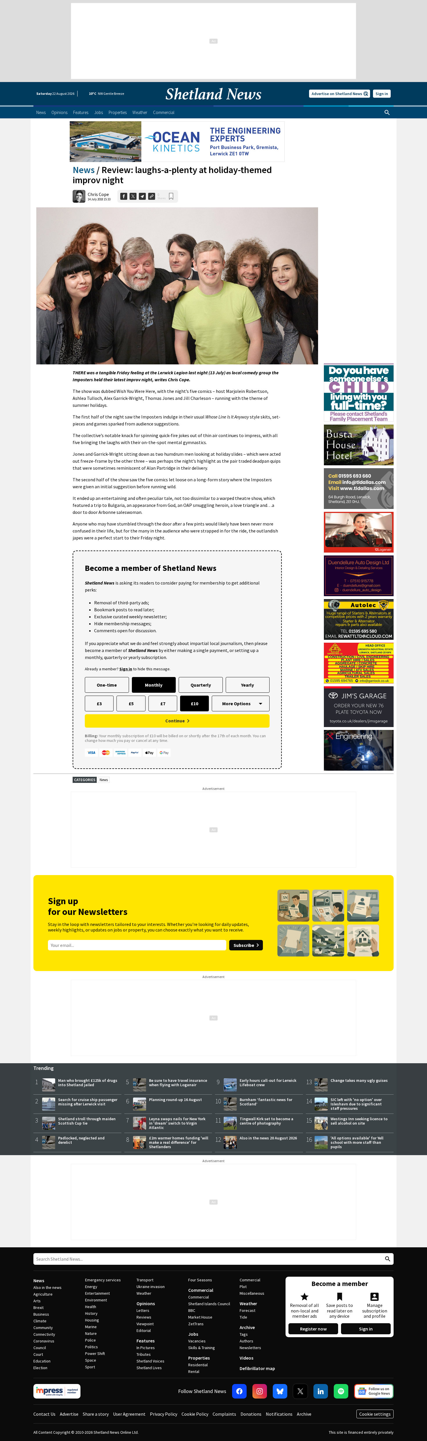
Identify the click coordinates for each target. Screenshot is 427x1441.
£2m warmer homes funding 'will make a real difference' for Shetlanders (178, 1142)
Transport (145, 1280)
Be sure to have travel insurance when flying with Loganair (178, 1082)
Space (90, 1360)
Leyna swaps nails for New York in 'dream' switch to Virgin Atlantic (177, 1123)
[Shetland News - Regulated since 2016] (56, 1391)
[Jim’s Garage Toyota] (359, 706)
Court (38, 1354)
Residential (198, 1364)
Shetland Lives (149, 1367)
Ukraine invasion (151, 1286)
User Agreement (129, 1414)
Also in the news (47, 1287)
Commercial (200, 1290)
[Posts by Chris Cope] (79, 196)
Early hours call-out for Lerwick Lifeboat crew (268, 1082)
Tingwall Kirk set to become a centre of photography (266, 1121)
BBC (191, 1310)
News (84, 170)
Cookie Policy (195, 1414)
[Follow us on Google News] (374, 1391)
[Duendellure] (359, 575)
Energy (91, 1286)
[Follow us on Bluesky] (280, 1391)
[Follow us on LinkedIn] (320, 1391)
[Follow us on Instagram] (259, 1391)
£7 (162, 703)
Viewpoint (145, 1323)
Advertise (69, 1414)
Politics (91, 1346)
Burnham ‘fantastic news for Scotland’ (266, 1102)
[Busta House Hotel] (359, 445)
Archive (247, 1327)
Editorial (144, 1330)
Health (90, 1306)
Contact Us (44, 1414)
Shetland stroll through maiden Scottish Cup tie (87, 1121)
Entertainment (97, 1293)
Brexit (38, 1307)
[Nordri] (359, 750)
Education (42, 1361)
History (91, 1313)
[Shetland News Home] (213, 103)
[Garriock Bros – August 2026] (359, 663)
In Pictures (146, 1347)
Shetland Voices (150, 1361)
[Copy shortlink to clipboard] (151, 196)
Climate (39, 1321)
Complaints (224, 1414)
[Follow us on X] (300, 1391)
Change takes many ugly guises (359, 1080)
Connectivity (44, 1334)
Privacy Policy (163, 1414)
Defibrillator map (257, 1368)
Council (39, 1347)
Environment (96, 1300)
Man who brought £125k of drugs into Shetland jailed (87, 1082)
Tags (244, 1334)
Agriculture (43, 1294)
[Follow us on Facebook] (239, 1391)
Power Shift (95, 1353)
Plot (243, 1286)
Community (43, 1327)
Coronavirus (43, 1341)
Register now (313, 1329)
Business (41, 1314)
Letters (143, 1310)
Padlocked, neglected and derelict (81, 1140)
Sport (90, 1366)
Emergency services (103, 1280)
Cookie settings (375, 1414)
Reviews (144, 1317)
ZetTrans (196, 1323)
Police (90, 1340)
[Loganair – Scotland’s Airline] (359, 532)
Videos (246, 1358)
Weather (144, 1293)
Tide (243, 1317)
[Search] (387, 112)
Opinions (146, 1303)
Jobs (193, 1334)
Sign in (382, 93)
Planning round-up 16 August (175, 1099)
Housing (92, 1320)
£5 (131, 703)
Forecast (247, 1310)
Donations (251, 1414)
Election (40, 1367)
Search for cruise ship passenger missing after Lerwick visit (87, 1102)
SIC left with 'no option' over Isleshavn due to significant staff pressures (356, 1104)
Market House (200, 1317)
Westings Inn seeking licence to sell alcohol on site (359, 1121)
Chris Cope (98, 194)
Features (146, 1341)
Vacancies (197, 1341)
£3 (99, 703)
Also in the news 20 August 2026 (268, 1138)
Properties (199, 1358)
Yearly (247, 685)
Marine (91, 1326)
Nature (91, 1333)
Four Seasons (200, 1280)
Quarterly (201, 685)
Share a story (96, 1414)
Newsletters (250, 1347)
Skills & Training (201, 1347)
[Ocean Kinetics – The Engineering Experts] (177, 141)
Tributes (144, 1354)
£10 (194, 703)
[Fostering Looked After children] (359, 366)
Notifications (279, 1414)
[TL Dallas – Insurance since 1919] (359, 488)
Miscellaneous (252, 1293)
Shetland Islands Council (209, 1303)
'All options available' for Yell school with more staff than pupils (357, 1142)
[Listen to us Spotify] (341, 1391)
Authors (246, 1341)
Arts (37, 1300)
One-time (107, 685)
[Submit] (387, 1259)
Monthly (153, 685)
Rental (193, 1371)
